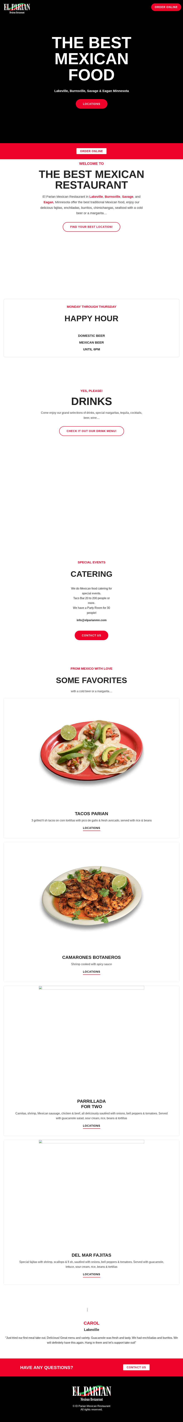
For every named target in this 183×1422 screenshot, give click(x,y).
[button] (136, 8)
